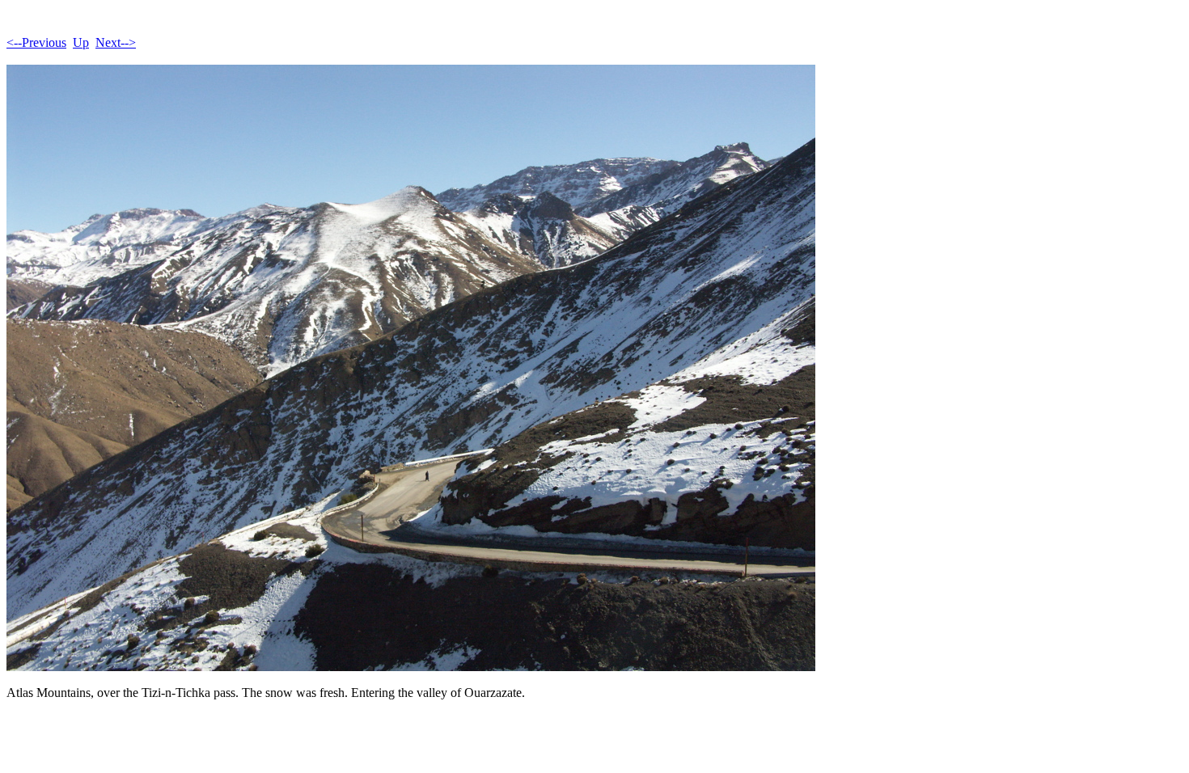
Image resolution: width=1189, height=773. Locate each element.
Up (81, 42)
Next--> (115, 42)
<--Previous (36, 42)
